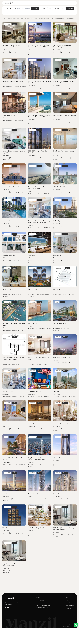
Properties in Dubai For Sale (13, 18)
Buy (7, 8)
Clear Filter (70, 8)
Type (44, 8)
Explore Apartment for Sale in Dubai (42, 18)
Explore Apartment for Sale (26, 18)
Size (63, 8)
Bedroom (57, 8)
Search (36, 8)
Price (50, 8)
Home (3, 18)
